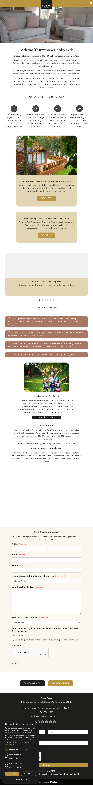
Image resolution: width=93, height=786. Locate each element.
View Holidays (46, 235)
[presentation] (30, 652)
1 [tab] (40, 300)
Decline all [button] (28, 774)
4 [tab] (48, 300)
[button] (20, 779)
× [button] (36, 722)
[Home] (46, 4)
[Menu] (3, 3)
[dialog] (20, 752)
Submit (15, 663)
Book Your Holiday (32, 683)
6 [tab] (53, 300)
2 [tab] (42, 300)
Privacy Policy (9, 745)
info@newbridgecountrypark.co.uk (47, 716)
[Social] (42, 721)
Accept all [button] (12, 774)
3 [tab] (45, 300)
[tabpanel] (46, 274)
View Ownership (46, 198)
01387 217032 (48, 712)
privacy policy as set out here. (65, 640)
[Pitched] (54, 782)
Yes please (19, 635)
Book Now (89, 3)
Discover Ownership (61, 683)
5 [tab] (50, 300)
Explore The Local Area (46, 417)
